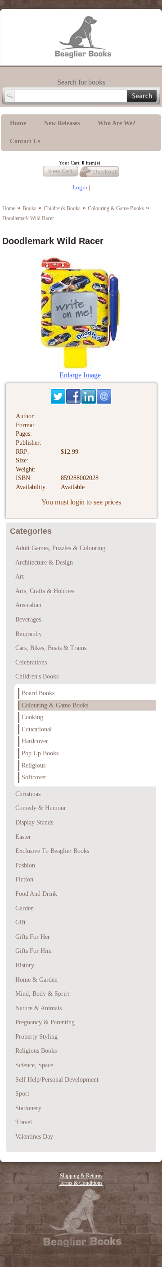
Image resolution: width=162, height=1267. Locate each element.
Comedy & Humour (40, 808)
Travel (23, 1122)
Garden (24, 908)
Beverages (28, 619)
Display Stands (34, 822)
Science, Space (34, 1065)
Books (29, 208)
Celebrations (31, 662)
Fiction (24, 879)
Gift (20, 922)
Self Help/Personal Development (57, 1079)
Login (79, 187)
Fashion (25, 865)
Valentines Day (34, 1136)
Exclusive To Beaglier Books (52, 851)
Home (18, 123)
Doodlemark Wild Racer (28, 218)
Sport (22, 1093)
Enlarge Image (80, 375)
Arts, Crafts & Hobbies (44, 591)
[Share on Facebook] (73, 396)
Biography (28, 634)
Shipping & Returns (81, 1176)
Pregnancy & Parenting (45, 1022)
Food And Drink (36, 893)
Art (19, 576)
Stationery (28, 1108)
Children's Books (62, 208)
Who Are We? (116, 123)
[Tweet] (58, 396)
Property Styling (36, 1036)
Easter (23, 837)
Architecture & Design (44, 562)
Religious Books (36, 1050)
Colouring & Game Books (116, 208)
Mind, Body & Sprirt (42, 993)
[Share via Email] (104, 396)
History (24, 965)
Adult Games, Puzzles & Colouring (60, 548)
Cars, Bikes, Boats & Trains (50, 648)
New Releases (62, 123)
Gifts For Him (33, 950)
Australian (28, 605)
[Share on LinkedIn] (88, 396)
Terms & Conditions (81, 1183)
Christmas (27, 794)
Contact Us (25, 141)
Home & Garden (36, 979)
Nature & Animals (38, 1008)
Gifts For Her (32, 936)
